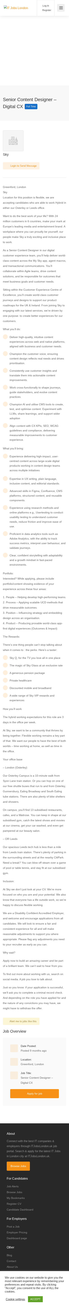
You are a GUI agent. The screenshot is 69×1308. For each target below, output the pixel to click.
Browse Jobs (18, 1166)
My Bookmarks (16, 1198)
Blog (9, 1255)
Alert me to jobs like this (23, 1021)
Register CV (14, 1203)
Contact (11, 1261)
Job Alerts (13, 1186)
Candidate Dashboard (20, 1209)
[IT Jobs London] (16, 2)
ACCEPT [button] (35, 1299)
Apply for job (34, 1093)
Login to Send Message (23, 165)
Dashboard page (17, 1238)
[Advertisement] (34, 50)
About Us (12, 1266)
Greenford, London (32, 1064)
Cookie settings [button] (15, 1299)
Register (46, 10)
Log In (45, 5)
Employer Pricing (17, 1232)
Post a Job (13, 1226)
